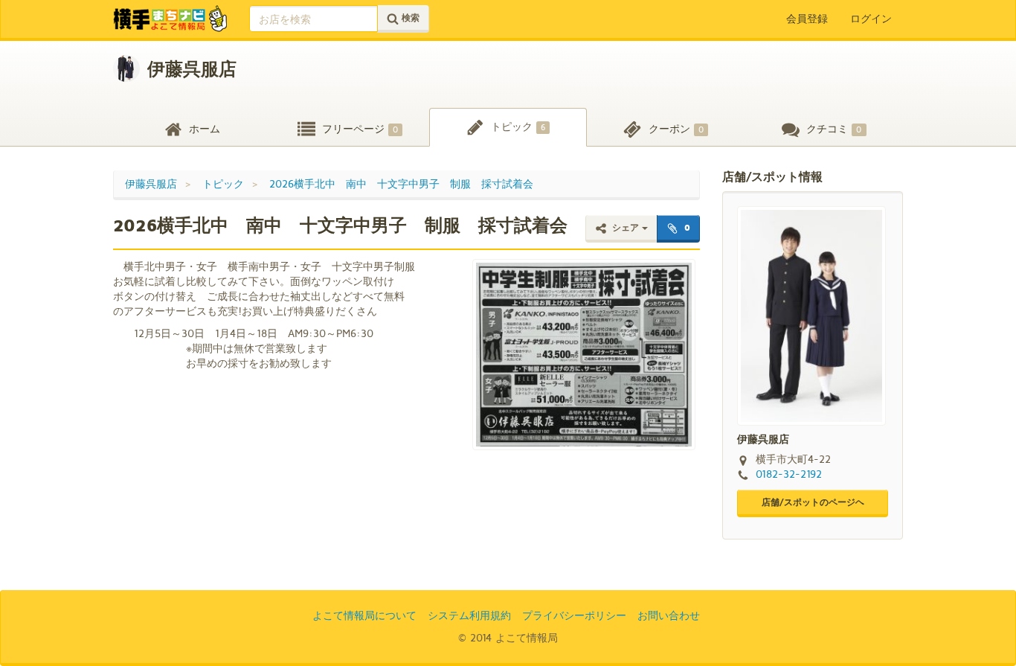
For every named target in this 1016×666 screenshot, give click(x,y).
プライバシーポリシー (574, 615)
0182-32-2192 (789, 473)
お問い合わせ (668, 615)
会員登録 (807, 18)
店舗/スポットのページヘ (813, 501)
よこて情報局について (364, 615)
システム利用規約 (469, 615)
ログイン (871, 18)
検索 (409, 17)
